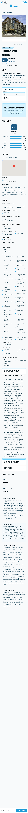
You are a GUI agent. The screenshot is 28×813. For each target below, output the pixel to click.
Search (7, 44)
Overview (5, 40)
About (10, 40)
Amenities (8, 375)
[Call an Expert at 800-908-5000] (23, 2)
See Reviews (11, 61)
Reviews (15, 40)
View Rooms (21, 810)
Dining (22, 375)
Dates (5, 91)
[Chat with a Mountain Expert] (25, 2)
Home (3, 44)
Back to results (7, 12)
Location (15, 375)
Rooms (20, 40)
